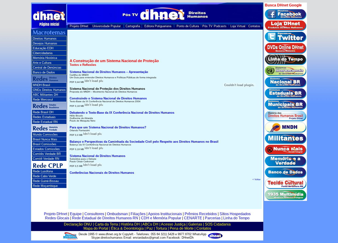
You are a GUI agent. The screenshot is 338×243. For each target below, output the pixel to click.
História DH (130, 224)
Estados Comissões (46, 149)
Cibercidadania (42, 53)
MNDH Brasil (41, 85)
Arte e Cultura (42, 62)
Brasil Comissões (44, 144)
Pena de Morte (182, 228)
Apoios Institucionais (165, 214)
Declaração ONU (78, 224)
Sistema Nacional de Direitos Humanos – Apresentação (109, 72)
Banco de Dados (44, 72)
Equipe (76, 214)
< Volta (256, 179)
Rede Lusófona (43, 171)
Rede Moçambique (45, 186)
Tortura (161, 228)
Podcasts (220, 26)
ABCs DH (150, 224)
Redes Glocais (57, 218)
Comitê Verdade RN (46, 158)
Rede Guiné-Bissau (46, 181)
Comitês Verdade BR (47, 154)
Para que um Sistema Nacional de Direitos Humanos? (108, 127)
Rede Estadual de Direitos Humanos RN (105, 218)
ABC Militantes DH (45, 94)
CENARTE (193, 218)
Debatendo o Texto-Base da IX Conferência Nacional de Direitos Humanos (122, 112)
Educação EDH (43, 48)
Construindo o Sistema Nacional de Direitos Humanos (108, 98)
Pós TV (207, 26)
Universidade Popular (106, 26)
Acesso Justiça (173, 224)
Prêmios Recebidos (201, 214)
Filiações (138, 214)
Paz (149, 228)
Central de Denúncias (47, 67)
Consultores (94, 214)
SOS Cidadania (218, 224)
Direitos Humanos (45, 38)
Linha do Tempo (236, 218)
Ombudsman (117, 214)
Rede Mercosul (43, 99)
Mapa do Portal (95, 228)
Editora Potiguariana (157, 26)
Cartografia (133, 26)
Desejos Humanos (45, 43)
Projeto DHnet (79, 26)
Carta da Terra (106, 224)
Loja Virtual (237, 26)
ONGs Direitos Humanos (49, 90)
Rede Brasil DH (43, 112)
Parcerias (213, 218)
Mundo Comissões (45, 134)
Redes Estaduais (44, 117)
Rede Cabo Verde (44, 176)
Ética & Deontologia (127, 228)
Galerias (195, 224)
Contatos (254, 26)
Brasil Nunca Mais (45, 139)
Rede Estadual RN (45, 122)
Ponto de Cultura (188, 26)
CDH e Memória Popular (161, 218)
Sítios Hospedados (235, 214)
